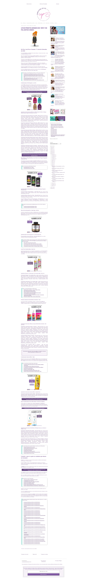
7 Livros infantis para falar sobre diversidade (29, 293)
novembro (53, 156)
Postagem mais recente (24, 554)
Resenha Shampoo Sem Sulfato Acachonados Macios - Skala (31, 370)
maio (53, 163)
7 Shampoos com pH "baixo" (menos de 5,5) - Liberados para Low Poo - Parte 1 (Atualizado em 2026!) (60, 39)
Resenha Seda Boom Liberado (29, 483)
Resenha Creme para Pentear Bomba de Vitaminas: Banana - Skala (32, 371)
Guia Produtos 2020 (54, 132)
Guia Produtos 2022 (54, 130)
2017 (52, 187)
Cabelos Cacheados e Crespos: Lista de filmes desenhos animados (32, 292)
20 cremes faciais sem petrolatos (28, 450)
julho (52, 161)
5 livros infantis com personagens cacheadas (29, 290)
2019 (52, 152)
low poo (31, 548)
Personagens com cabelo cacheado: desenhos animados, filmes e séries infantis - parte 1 (59, 74)
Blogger (60, 560)
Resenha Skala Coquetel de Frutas (28, 368)
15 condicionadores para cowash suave (29, 480)
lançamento (28, 548)
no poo (33, 548)
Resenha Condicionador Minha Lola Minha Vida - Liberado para (33, 484)
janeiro (53, 185)
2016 (52, 188)
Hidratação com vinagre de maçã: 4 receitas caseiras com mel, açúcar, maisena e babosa (60, 67)
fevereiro (53, 184)
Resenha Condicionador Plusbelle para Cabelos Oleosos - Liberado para (34, 485)
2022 (52, 148)
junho (53, 162)
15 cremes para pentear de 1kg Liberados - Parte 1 (30, 206)
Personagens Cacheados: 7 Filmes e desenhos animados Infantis (32, 296)
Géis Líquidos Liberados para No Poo (29, 449)
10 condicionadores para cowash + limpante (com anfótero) (31, 481)
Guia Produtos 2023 (54, 129)
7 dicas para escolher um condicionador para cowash (30, 479)
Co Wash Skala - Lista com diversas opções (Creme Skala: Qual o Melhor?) (33, 367)
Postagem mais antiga (44, 554)
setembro (53, 158)
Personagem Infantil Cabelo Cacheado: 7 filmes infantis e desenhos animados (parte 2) (59, 60)
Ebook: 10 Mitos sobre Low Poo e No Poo (57, 126)
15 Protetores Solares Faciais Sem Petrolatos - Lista (59, 101)
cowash (26, 548)
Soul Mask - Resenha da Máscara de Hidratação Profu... (57, 171)
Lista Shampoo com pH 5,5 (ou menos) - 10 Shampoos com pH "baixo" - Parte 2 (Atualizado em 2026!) (59, 53)
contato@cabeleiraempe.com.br (26, 561)
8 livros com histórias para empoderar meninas (30, 291)
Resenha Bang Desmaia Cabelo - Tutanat (29, 168)
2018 (52, 153)
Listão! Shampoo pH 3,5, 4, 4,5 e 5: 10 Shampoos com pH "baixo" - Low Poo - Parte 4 (60, 87)
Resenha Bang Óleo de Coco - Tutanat (29, 167)
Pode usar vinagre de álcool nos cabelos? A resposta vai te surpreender (59, 46)
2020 (52, 151)
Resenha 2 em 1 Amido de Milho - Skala (29, 369)
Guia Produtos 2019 (54, 133)
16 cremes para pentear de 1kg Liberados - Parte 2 (30, 207)
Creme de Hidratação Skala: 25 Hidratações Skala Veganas (31, 366)
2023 (52, 147)
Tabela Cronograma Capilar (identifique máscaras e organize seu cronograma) (56, 125)
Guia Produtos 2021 (54, 131)
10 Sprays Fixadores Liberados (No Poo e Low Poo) (30, 448)
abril (52, 165)
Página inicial (35, 554)
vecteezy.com (43, 561)
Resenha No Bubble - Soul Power (29, 482)
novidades (35, 548)
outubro (53, 157)
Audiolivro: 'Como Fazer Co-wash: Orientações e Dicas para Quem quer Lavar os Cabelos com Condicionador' (58, 135)
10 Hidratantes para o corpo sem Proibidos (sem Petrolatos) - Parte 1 (60, 81)
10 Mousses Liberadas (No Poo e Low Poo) (29, 447)
